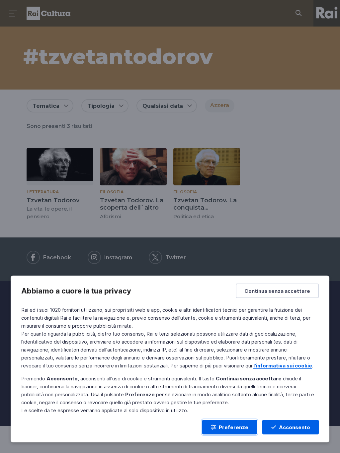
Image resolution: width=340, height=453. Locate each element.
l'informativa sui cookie (282, 365)
